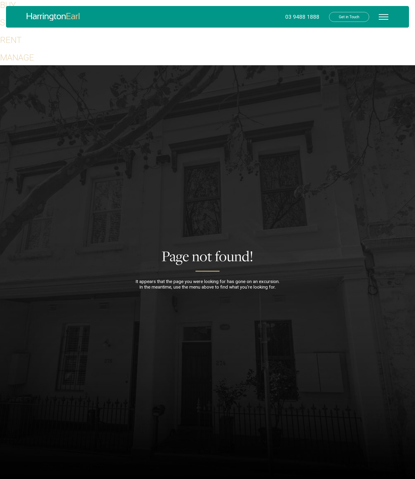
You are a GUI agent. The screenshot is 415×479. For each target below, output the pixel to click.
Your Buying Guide (112, 40)
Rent (11, 40)
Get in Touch (349, 17)
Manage (17, 58)
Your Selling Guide (112, 50)
